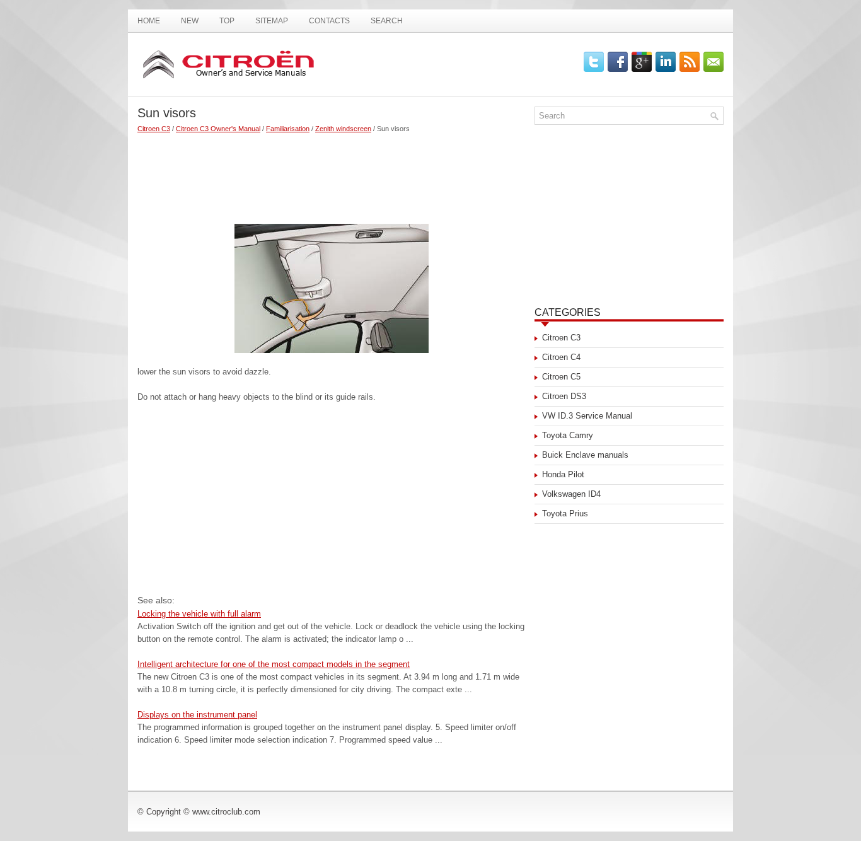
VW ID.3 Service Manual (587, 415)
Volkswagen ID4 (571, 494)
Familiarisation (287, 128)
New (190, 20)
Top (226, 20)
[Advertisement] (331, 173)
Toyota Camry (567, 435)
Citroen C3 (153, 128)
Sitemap (271, 20)
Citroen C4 (561, 357)
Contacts (329, 20)
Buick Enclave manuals (585, 455)
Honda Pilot (563, 474)
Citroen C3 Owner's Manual (218, 128)
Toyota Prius (565, 513)
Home (148, 20)
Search (387, 20)
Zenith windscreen (343, 128)
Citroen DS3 (564, 396)
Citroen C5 (561, 376)
